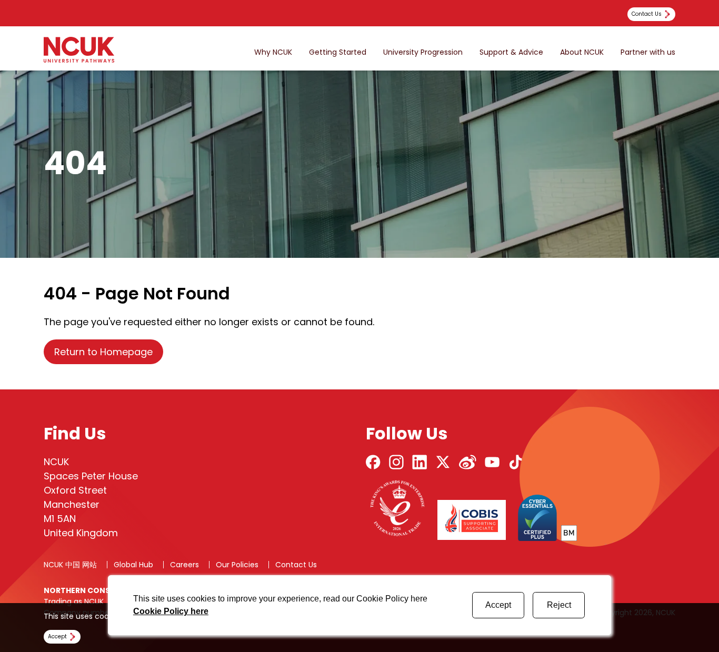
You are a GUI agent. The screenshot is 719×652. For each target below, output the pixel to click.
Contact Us (296, 564)
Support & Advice (511, 52)
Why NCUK (273, 52)
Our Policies (237, 564)
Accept (498, 604)
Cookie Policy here (170, 611)
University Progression (423, 52)
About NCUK (582, 52)
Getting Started (337, 52)
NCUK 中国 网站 (70, 564)
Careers (184, 564)
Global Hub (133, 564)
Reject (559, 604)
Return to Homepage (103, 351)
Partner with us (648, 52)
